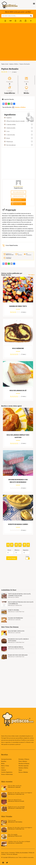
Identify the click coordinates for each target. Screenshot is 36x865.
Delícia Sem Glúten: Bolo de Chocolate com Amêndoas (20, 602)
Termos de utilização (12, 854)
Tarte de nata (12, 820)
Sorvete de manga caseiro (18, 524)
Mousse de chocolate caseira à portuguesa (18, 639)
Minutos (17, 550)
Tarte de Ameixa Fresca (15, 647)
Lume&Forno (9, 93)
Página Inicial (4, 64)
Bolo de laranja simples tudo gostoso (18, 436)
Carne (3, 768)
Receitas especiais (23, 765)
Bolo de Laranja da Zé (18, 390)
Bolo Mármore (18, 348)
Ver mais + (31, 274)
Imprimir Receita (9, 99)
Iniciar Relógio (12, 558)
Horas (9, 550)
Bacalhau (3, 761)
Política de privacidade (22, 852)
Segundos (25, 550)
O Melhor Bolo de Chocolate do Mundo (19, 841)
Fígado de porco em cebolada (18, 655)
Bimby (3, 763)
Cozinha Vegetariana (6, 772)
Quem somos (4, 852)
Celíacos (3, 770)
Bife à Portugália (12, 834)
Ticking (27, 556)
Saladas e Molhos (13, 64)
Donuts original (13, 610)
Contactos (12, 852)
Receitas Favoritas (18, 203)
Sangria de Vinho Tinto (18, 306)
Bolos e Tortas (5, 765)
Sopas (20, 770)
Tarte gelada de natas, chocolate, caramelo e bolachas (19, 594)
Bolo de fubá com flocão (16, 631)
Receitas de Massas (24, 763)
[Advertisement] (18, 42)
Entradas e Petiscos (24, 759)
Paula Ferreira (18, 188)
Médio (26, 93)
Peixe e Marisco (23, 761)
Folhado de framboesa (15, 618)
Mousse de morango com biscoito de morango (18, 481)
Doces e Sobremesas (7, 774)
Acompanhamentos (6, 759)
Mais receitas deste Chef (18, 192)
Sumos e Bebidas (23, 772)
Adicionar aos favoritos (18, 196)
